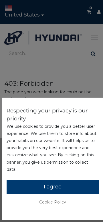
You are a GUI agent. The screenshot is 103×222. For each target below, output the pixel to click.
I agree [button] (53, 187)
